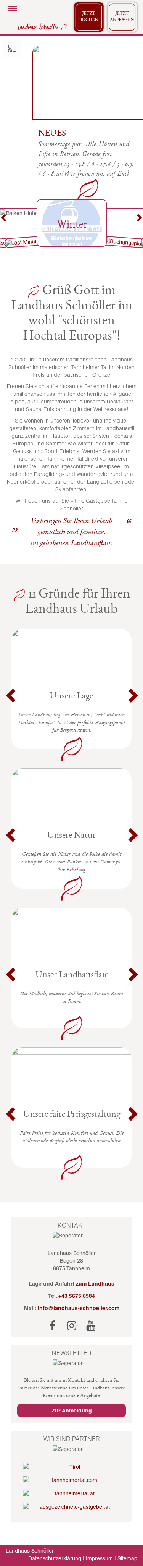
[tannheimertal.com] (71, 1480)
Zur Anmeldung (71, 1410)
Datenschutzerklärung (54, 1558)
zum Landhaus (95, 1284)
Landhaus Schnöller (30, 1551)
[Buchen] (89, 17)
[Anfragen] (122, 17)
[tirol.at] (71, 1466)
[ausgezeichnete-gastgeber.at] (71, 1507)
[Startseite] (41, 26)
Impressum (99, 1558)
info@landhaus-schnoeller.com (78, 1308)
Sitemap (127, 1558)
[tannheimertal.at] (71, 1493)
